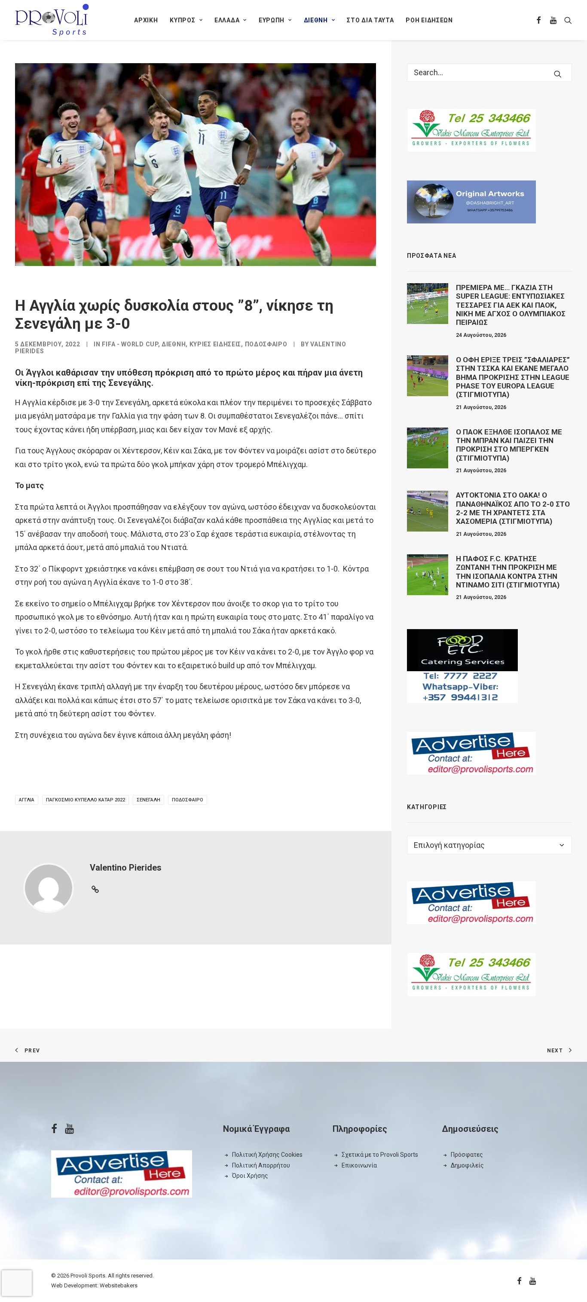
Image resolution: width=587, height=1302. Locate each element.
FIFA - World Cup (130, 344)
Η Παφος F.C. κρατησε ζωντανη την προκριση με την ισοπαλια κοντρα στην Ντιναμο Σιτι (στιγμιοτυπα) (507, 571)
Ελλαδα (226, 20)
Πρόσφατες (467, 1154)
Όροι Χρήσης (250, 1175)
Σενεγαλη (148, 800)
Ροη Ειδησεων (429, 20)
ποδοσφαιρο (187, 800)
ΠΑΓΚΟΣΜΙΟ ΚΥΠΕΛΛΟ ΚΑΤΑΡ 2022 (85, 800)
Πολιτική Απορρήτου (261, 1165)
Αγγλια (26, 800)
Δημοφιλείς (467, 1165)
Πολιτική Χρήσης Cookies (267, 1154)
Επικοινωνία (359, 1165)
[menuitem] (146, 20)
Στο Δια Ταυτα (370, 20)
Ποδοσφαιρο (266, 344)
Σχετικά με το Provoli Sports (380, 1154)
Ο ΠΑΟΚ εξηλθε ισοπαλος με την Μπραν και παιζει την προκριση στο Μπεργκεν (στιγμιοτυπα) (509, 445)
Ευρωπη (271, 20)
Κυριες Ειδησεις (216, 344)
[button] (539, 20)
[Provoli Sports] (52, 20)
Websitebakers (119, 1285)
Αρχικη (146, 20)
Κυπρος (182, 20)
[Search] (489, 72)
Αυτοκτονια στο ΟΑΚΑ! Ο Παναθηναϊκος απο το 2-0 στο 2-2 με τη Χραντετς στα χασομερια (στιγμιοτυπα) (513, 508)
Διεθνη (316, 20)
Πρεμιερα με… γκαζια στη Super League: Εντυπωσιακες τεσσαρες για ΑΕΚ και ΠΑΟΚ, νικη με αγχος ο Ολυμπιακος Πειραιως (511, 305)
